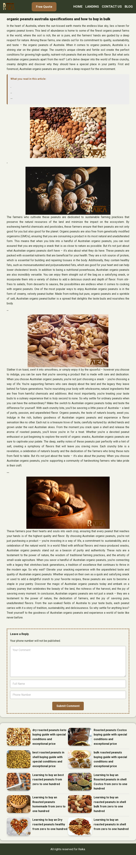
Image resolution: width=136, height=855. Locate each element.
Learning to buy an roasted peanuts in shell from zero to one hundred (111, 824)
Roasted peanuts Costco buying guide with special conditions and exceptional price (110, 736)
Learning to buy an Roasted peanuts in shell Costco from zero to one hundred (110, 781)
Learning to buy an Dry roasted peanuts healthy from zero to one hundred (49, 824)
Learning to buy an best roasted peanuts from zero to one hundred (48, 779)
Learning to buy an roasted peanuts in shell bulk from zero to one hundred (110, 804)
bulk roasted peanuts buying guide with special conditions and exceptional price (110, 759)
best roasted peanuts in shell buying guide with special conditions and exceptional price (48, 759)
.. (11, 92)
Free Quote (44, 7)
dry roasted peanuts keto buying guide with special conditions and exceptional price (49, 736)
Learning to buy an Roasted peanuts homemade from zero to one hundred (49, 804)
